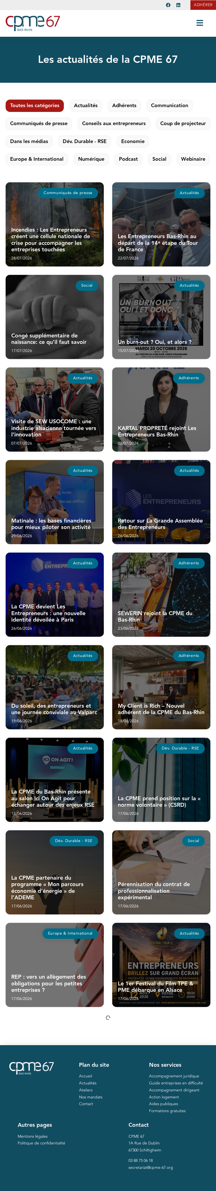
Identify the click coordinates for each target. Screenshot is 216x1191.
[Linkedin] (178, 5)
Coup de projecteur (183, 123)
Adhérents (124, 106)
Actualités (86, 106)
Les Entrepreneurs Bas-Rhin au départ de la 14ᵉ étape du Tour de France (158, 243)
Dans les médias (29, 141)
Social (159, 159)
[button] (68, 193)
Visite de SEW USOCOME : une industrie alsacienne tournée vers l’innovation (53, 428)
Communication (169, 106)
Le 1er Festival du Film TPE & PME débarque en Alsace (156, 987)
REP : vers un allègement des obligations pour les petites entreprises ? (48, 983)
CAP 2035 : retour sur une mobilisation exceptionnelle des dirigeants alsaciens (158, 1168)
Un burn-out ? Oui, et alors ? (155, 342)
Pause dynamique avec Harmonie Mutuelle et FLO (160, 1079)
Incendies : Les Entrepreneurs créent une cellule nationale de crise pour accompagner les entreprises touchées (50, 240)
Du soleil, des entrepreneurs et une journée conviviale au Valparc (54, 709)
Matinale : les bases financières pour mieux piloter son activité (51, 524)
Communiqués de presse (39, 123)
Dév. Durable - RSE (85, 141)
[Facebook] (168, 5)
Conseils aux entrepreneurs (114, 123)
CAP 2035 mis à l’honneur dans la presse (51, 1079)
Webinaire (193, 159)
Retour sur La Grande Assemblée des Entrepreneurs (160, 524)
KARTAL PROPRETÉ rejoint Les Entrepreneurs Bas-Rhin (157, 431)
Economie (133, 141)
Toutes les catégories (34, 106)
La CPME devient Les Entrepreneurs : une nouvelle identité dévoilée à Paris (48, 613)
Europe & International (37, 159)
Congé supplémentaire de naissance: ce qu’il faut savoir (49, 339)
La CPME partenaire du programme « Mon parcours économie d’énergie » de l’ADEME (47, 888)
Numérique (91, 159)
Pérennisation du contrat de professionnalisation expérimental (154, 891)
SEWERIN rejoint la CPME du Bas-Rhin (155, 616)
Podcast (128, 159)
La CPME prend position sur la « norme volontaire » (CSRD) (159, 802)
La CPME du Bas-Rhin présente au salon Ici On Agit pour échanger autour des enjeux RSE (52, 798)
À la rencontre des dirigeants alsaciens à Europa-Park (48, 1172)
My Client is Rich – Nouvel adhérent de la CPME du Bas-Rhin (161, 709)
